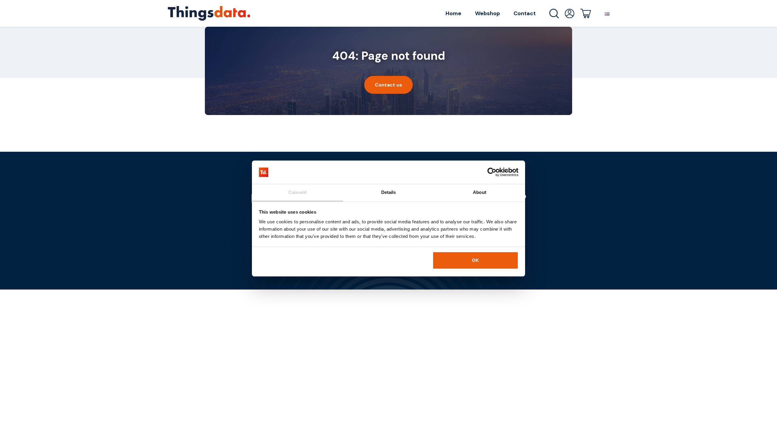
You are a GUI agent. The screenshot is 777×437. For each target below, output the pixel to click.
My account (569, 13)
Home (453, 13)
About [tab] (479, 192)
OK (475, 260)
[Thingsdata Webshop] (209, 13)
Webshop (487, 13)
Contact (525, 13)
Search (554, 13)
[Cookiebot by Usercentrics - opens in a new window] (491, 172)
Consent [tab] (297, 192)
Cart (585, 13)
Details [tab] (388, 192)
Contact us (388, 85)
